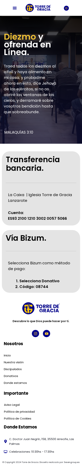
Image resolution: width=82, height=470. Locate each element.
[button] (15, 8)
